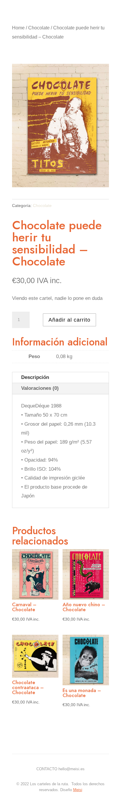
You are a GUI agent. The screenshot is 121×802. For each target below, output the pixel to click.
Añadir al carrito (69, 320)
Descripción (35, 377)
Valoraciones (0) (40, 388)
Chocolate (39, 27)
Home (18, 27)
